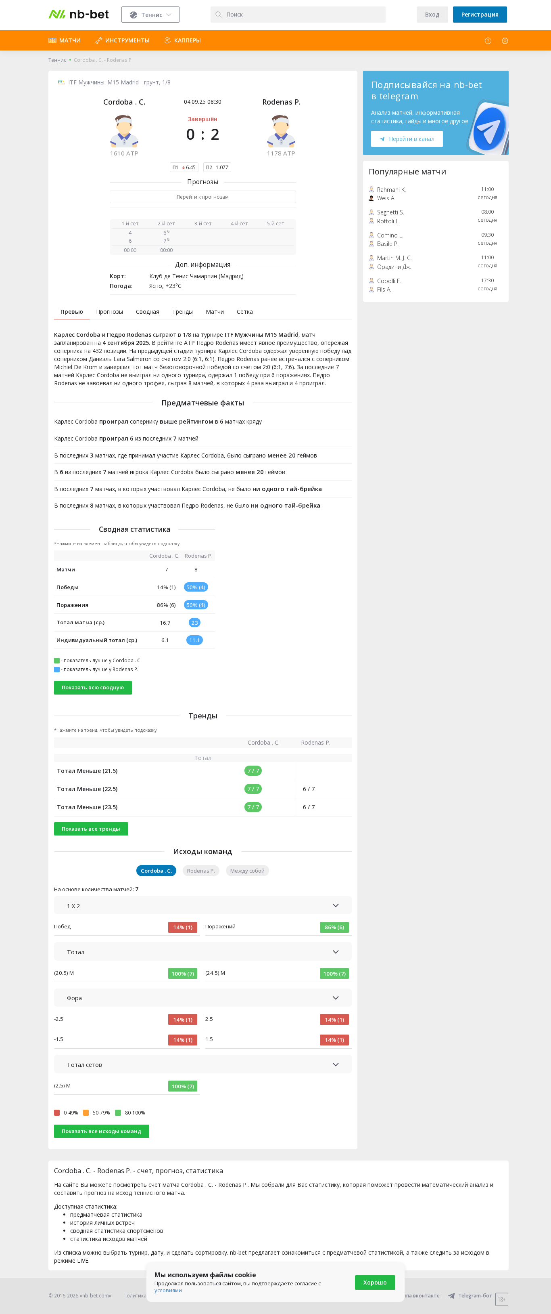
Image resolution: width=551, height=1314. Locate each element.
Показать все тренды (91, 828)
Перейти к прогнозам (203, 196)
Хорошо (375, 1282)
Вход (432, 14)
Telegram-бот (475, 1295)
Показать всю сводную (93, 687)
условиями (168, 1290)
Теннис (57, 60)
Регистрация (480, 14)
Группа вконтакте (418, 1295)
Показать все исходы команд (101, 1131)
